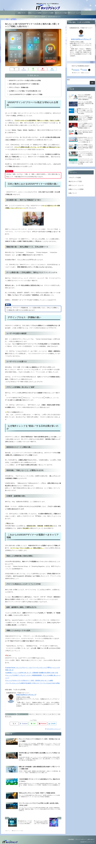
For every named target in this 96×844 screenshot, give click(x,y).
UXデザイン (40, 714)
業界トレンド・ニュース (23, 714)
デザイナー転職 (57, 714)
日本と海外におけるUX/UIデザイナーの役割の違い (24, 84)
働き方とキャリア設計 (11, 714)
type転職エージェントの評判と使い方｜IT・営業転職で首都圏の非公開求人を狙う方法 (31, 672)
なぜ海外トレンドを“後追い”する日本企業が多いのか (25, 91)
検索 (68, 79)
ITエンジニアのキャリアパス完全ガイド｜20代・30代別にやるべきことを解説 (29, 680)
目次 (31, 75)
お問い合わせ (90, 839)
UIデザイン (33, 714)
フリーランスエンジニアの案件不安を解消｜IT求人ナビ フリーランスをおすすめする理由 (32, 683)
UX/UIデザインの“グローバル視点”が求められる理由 (25, 80)
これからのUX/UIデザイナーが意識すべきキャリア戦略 (25, 94)
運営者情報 (71, 839)
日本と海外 (9, 716)
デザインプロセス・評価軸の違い (19, 87)
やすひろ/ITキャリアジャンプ (26, 695)
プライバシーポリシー (80, 839)
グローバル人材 (48, 714)
